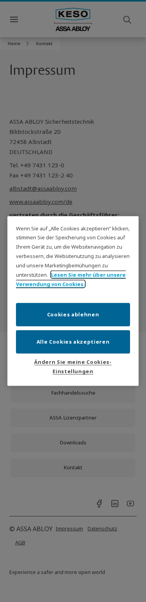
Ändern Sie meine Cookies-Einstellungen (72, 366)
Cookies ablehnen (73, 314)
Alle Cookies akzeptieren (73, 341)
